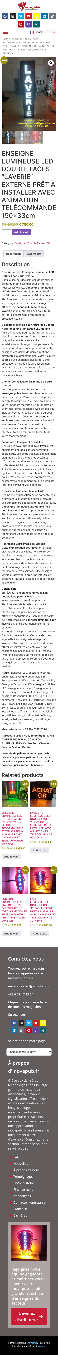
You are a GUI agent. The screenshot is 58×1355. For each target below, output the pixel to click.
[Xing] (36, 24)
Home (5, 39)
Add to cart (21, 232)
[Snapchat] (36, 16)
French (38, 32)
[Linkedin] (44, 16)
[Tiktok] (52, 16)
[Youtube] (28, 16)
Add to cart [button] (11, 856)
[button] (51, 63)
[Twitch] (28, 24)
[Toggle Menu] (5, 32)
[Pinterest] (21, 24)
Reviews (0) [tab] (33, 253)
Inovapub (32, 1342)
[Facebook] (5, 16)
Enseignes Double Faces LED (32, 243)
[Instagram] (13, 16)
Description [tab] (13, 253)
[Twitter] (21, 16)
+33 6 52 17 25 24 (20, 994)
